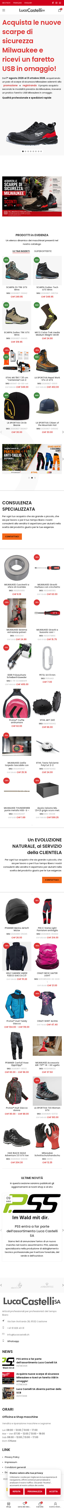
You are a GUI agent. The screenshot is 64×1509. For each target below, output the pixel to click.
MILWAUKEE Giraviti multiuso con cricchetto (47, 586)
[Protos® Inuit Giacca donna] (16, 1091)
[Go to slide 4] (30, 151)
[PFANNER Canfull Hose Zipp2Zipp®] (16, 1046)
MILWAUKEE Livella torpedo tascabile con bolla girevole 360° (17, 765)
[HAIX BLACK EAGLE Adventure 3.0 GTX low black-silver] (16, 1136)
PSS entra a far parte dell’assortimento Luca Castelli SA (32, 1231)
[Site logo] (32, 10)
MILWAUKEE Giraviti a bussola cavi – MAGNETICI (47, 632)
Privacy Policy (12, 1457)
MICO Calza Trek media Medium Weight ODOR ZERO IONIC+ (47, 335)
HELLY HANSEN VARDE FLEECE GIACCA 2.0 (16, 974)
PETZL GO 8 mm (47, 675)
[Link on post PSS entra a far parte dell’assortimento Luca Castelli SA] (32, 1207)
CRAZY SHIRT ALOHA (47, 1021)
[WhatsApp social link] (60, 3)
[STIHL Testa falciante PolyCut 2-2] (47, 746)
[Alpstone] (17, 1285)
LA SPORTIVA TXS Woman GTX (47, 1109)
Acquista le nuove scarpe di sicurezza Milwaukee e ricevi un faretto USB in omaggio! (31, 45)
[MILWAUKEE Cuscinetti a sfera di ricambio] (16, 568)
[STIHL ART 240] (47, 703)
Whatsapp (13, 1341)
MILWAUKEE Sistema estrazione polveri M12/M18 (17, 632)
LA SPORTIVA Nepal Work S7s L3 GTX (47, 378)
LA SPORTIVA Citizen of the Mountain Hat (47, 424)
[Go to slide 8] (41, 151)
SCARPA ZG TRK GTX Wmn (16, 288)
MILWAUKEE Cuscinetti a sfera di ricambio (16, 586)
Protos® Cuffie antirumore (16, 721)
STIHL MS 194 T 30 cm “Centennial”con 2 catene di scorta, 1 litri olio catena (16, 381)
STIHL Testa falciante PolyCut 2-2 (47, 764)
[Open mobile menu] (4, 10)
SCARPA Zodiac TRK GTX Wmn (16, 333)
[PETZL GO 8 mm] (47, 658)
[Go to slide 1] (23, 151)
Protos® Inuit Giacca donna (17, 1109)
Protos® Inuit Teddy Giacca (17, 1022)
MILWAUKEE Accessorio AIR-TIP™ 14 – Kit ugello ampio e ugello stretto (47, 1065)
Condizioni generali (15, 1467)
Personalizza (35, 1491)
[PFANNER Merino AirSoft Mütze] (16, 911)
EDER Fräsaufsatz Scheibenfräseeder (17, 676)
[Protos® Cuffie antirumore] (16, 703)
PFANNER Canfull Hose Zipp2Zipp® (16, 1064)
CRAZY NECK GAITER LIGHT (47, 974)
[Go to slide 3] (28, 151)
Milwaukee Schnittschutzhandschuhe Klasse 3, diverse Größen (47, 1157)
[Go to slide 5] (33, 151)
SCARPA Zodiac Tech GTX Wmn (47, 288)
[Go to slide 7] (38, 151)
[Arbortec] (47, 1285)
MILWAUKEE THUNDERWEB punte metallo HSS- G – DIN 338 (17, 810)
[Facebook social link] (53, 3)
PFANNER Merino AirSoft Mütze (17, 929)
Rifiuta (16, 1491)
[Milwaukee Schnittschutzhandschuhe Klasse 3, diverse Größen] (47, 1136)
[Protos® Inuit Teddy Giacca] (16, 1004)
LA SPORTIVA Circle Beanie (16, 424)
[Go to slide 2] (25, 151)
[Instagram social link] (56, 3)
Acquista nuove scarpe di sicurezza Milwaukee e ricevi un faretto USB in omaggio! (37, 1377)
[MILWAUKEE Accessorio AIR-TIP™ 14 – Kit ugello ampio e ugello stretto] (47, 1046)
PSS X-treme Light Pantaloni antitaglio (47, 929)
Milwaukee (41, 81)
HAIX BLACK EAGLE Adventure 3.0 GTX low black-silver (17, 1155)
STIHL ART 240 (47, 720)
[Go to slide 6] (36, 151)
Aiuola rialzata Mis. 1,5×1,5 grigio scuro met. (47, 809)
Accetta (53, 1491)
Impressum (11, 1462)
